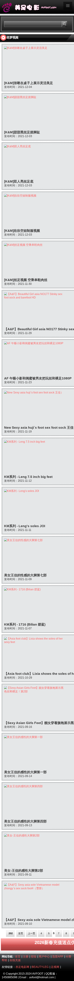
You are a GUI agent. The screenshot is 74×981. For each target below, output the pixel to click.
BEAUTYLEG (40, 966)
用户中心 (44, 956)
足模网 (55, 966)
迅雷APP (57, 956)
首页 (20, 933)
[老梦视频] (37, 7)
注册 (25, 956)
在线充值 (15, 960)
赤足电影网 (22, 966)
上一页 (31, 933)
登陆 (33, 956)
